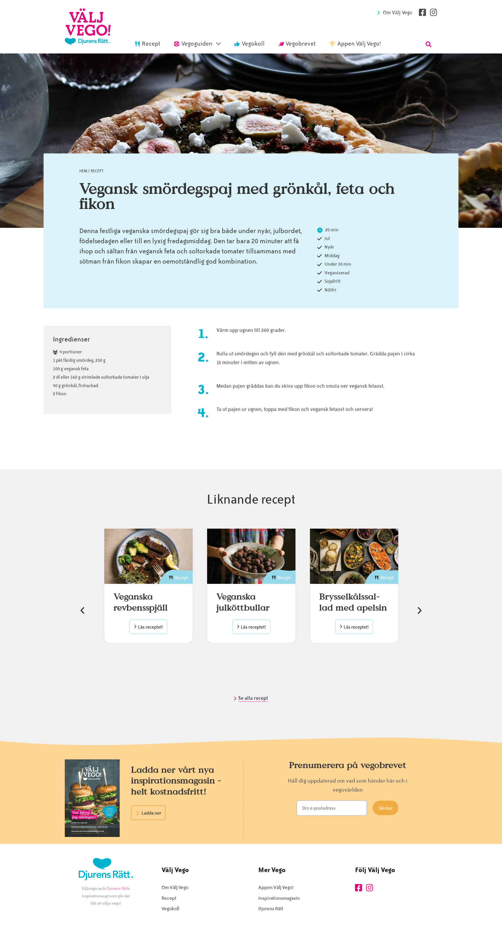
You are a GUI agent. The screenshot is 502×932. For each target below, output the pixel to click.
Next (419, 610)
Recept (97, 171)
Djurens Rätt (270, 909)
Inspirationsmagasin (279, 898)
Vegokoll (170, 909)
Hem (83, 171)
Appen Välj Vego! (275, 887)
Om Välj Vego (397, 12)
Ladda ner (151, 813)
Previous (82, 610)
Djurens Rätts (118, 888)
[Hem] (88, 26)
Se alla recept (253, 698)
